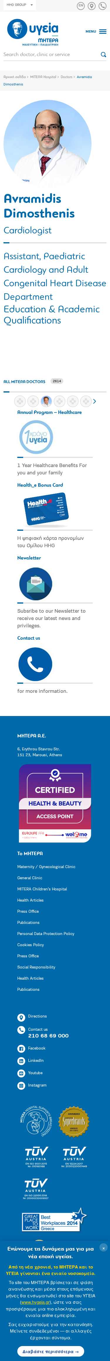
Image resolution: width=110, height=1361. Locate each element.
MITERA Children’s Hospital (42, 889)
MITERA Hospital (43, 77)
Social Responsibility (36, 967)
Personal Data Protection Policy (45, 934)
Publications (28, 923)
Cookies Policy (30, 945)
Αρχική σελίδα (15, 77)
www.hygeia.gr (35, 1302)
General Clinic (29, 878)
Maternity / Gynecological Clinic (46, 867)
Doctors (66, 77)
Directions (37, 1016)
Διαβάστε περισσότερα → (51, 1351)
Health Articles (30, 900)
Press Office (28, 911)
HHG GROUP (16, 5)
